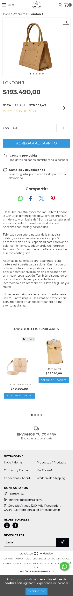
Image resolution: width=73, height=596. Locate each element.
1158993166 (16, 494)
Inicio (6, 14)
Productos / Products (51, 462)
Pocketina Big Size (19, 384)
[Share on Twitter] (41, 199)
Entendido (36, 591)
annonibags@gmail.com (25, 500)
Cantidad (10, 128)
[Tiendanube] (36, 555)
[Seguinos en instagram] (7, 525)
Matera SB (54, 368)
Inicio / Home (13, 462)
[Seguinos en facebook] (15, 525)
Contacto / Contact (17, 470)
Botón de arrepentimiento (37, 571)
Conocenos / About (17, 478)
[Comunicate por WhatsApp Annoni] (64, 566)
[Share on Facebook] (30, 199)
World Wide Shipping (51, 478)
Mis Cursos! (44, 470)
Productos (20, 14)
